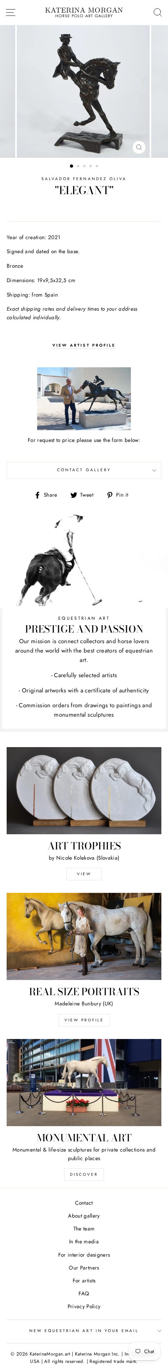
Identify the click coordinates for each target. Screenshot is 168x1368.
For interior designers (84, 1255)
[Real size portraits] (84, 936)
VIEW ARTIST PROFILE (84, 345)
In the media (84, 1241)
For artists (84, 1280)
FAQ (84, 1293)
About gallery (84, 1216)
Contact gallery (84, 470)
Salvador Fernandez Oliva (84, 179)
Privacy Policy (84, 1306)
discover (84, 1174)
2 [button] (79, 167)
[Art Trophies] (84, 790)
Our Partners (84, 1267)
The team (84, 1228)
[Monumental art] (84, 1082)
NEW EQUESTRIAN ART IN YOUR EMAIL (84, 1331)
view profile (84, 1020)
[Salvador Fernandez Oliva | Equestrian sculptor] (84, 398)
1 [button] (72, 166)
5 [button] (98, 167)
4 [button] (91, 167)
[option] (84, 91)
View (84, 874)
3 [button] (85, 167)
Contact (84, 1203)
